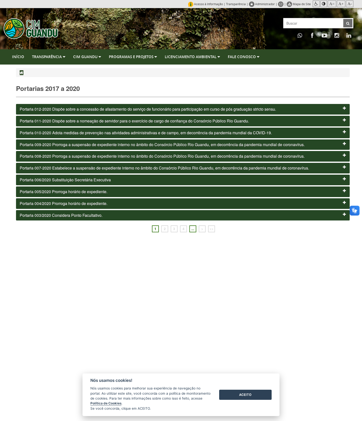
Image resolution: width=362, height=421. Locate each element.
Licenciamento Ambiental (191, 56)
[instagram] (336, 35)
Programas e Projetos (131, 56)
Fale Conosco (242, 56)
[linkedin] (349, 35)
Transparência (236, 4)
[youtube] (324, 35)
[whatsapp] (300, 35)
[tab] (183, 109)
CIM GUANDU (86, 56)
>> (212, 228)
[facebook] (312, 35)
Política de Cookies (105, 403)
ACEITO (245, 395)
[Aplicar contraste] (323, 3)
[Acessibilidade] (316, 3)
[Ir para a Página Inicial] (30, 28)
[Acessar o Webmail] (281, 4)
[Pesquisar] (347, 23)
